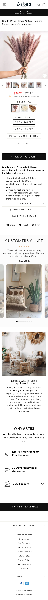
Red (15, 108)
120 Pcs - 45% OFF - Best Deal (24, 136)
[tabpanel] (24, 281)
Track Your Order (24, 534)
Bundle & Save (24, 117)
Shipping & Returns (25, 216)
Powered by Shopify (23, 594)
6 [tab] (27, 321)
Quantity (24, 143)
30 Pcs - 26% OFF (24, 122)
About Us (24, 568)
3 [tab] (21, 321)
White (24, 108)
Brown (33, 108)
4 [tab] (23, 321)
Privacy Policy (24, 560)
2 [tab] (19, 321)
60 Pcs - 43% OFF (24, 129)
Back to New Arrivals (26, 507)
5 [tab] (25, 321)
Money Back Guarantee (26, 210)
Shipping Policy (24, 564)
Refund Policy (24, 556)
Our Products (24, 543)
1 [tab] (17, 321)
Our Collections (24, 547)
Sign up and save (23, 526)
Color (24, 102)
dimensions (26, 203)
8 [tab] (31, 321)
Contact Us (24, 539)
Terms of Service (24, 551)
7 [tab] (29, 321)
